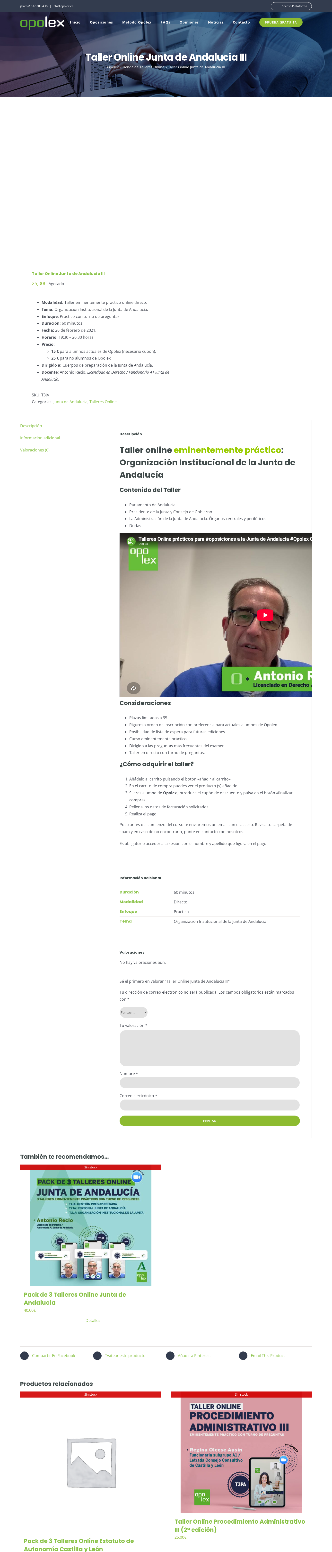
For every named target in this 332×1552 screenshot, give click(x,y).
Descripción (31, 425)
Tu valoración (134, 1025)
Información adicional (40, 438)
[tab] (58, 426)
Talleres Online (103, 401)
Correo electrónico (138, 1095)
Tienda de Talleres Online (143, 67)
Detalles (93, 1320)
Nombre (129, 1073)
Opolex (113, 67)
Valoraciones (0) (35, 450)
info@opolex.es (63, 6)
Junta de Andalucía (70, 401)
